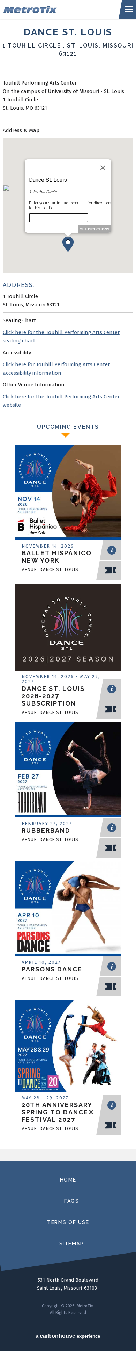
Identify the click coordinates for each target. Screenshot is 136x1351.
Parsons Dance (52, 969)
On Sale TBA (112, 1125)
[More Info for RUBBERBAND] (68, 770)
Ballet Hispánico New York (57, 556)
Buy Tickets (112, 570)
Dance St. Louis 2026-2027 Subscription (53, 696)
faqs (71, 1201)
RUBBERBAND (46, 830)
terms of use (68, 1222)
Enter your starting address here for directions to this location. (70, 205)
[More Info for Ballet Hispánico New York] (68, 493)
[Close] (103, 167)
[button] (68, 244)
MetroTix (61, 9)
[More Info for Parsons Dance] (68, 909)
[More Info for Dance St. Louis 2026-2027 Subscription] (68, 632)
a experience (68, 1336)
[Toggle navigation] (129, 9)
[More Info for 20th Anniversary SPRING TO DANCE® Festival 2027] (68, 1048)
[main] (68, 590)
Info (112, 550)
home (68, 1180)
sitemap (71, 1244)
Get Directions (94, 229)
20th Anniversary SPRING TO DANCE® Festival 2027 (58, 1112)
